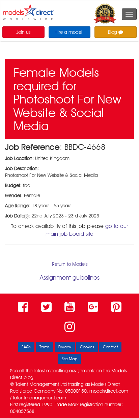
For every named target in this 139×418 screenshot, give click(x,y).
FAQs (26, 346)
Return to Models (69, 264)
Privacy (64, 346)
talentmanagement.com (39, 397)
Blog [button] (113, 32)
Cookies (87, 346)
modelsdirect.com (108, 391)
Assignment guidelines (70, 277)
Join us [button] (23, 32)
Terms (44, 346)
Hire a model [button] (68, 32)
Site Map (70, 358)
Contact (110, 346)
